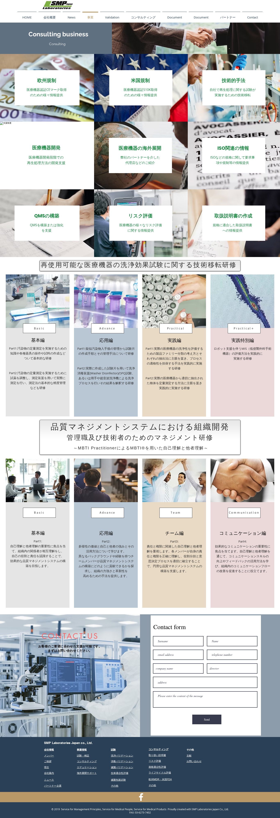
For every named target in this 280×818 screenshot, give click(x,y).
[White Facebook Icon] (141, 797)
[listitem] (37, 345)
